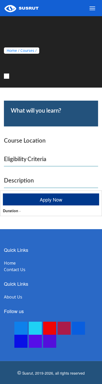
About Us (13, 297)
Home (12, 50)
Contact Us (14, 269)
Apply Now (51, 199)
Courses (27, 50)
